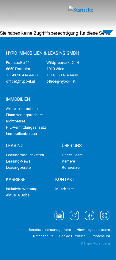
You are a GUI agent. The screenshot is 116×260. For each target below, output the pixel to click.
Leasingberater (19, 167)
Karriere (68, 161)
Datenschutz (43, 236)
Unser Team (72, 155)
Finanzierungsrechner (24, 115)
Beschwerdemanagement (50, 230)
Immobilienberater (21, 133)
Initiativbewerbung (21, 189)
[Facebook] (89, 215)
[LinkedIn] (59, 215)
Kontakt (65, 179)
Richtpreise (15, 121)
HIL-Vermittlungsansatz (26, 127)
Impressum (101, 236)
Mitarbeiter (64, 189)
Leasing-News (18, 161)
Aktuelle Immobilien (23, 108)
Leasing (14, 145)
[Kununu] (104, 215)
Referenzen (71, 167)
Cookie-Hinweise (72, 236)
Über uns (72, 145)
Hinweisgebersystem (93, 230)
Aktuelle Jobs (18, 195)
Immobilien (18, 99)
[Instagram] (74, 215)
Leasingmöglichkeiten (25, 155)
